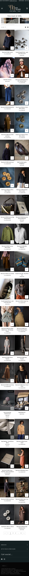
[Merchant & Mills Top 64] (7, 40)
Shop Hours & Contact (7, 570)
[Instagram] (4, 559)
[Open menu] (3, 8)
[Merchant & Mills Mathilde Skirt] (7, 95)
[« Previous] (5, 533)
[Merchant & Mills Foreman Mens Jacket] (7, 234)
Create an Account (6, 571)
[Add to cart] (26, 48)
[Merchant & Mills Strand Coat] (7, 487)
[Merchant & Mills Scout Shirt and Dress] (7, 122)
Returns (3, 572)
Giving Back (9, 572)
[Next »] (24, 533)
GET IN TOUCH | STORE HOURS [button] (8, 549)
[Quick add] (26, 75)
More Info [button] (3, 544)
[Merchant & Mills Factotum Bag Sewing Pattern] (7, 205)
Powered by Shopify (15, 573)
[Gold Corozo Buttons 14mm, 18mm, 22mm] (7, 177)
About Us (18, 571)
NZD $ (3, 565)
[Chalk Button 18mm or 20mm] (7, 514)
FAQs (13, 571)
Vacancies (16, 572)
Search (13, 568)
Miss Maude (5, 568)
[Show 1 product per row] (25, 27)
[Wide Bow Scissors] (7, 67)
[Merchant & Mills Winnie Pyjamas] (7, 345)
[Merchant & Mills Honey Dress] (7, 372)
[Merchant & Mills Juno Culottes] (7, 261)
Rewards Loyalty (18, 570)
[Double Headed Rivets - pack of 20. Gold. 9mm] (7, 289)
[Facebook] (1, 559)
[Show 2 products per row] (28, 27)
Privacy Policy (5, 573)
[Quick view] (12, 48)
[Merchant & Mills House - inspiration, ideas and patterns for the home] (7, 458)
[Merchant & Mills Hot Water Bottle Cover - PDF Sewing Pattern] (7, 316)
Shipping (23, 571)
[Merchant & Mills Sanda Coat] (7, 150)
